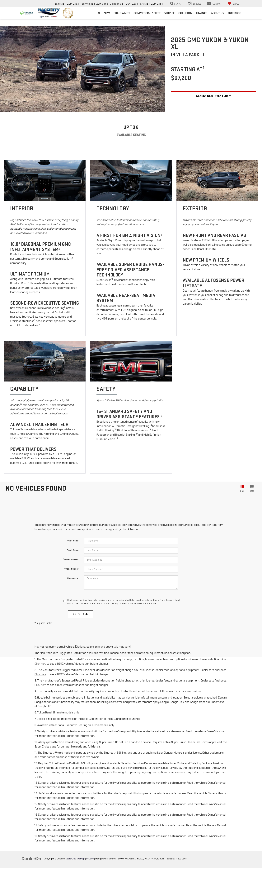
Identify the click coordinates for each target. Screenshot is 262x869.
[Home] (99, 13)
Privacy (90, 858)
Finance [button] (201, 13)
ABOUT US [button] (217, 13)
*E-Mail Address (70, 559)
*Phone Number (71, 568)
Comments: (72, 578)
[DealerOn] (31, 858)
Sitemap (81, 858)
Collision (185, 13)
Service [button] (169, 13)
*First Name (72, 540)
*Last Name (72, 550)
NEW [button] (107, 13)
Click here (40, 664)
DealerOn (70, 858)
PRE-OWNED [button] (122, 13)
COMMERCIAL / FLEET (147, 13)
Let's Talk (80, 614)
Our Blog (234, 13)
